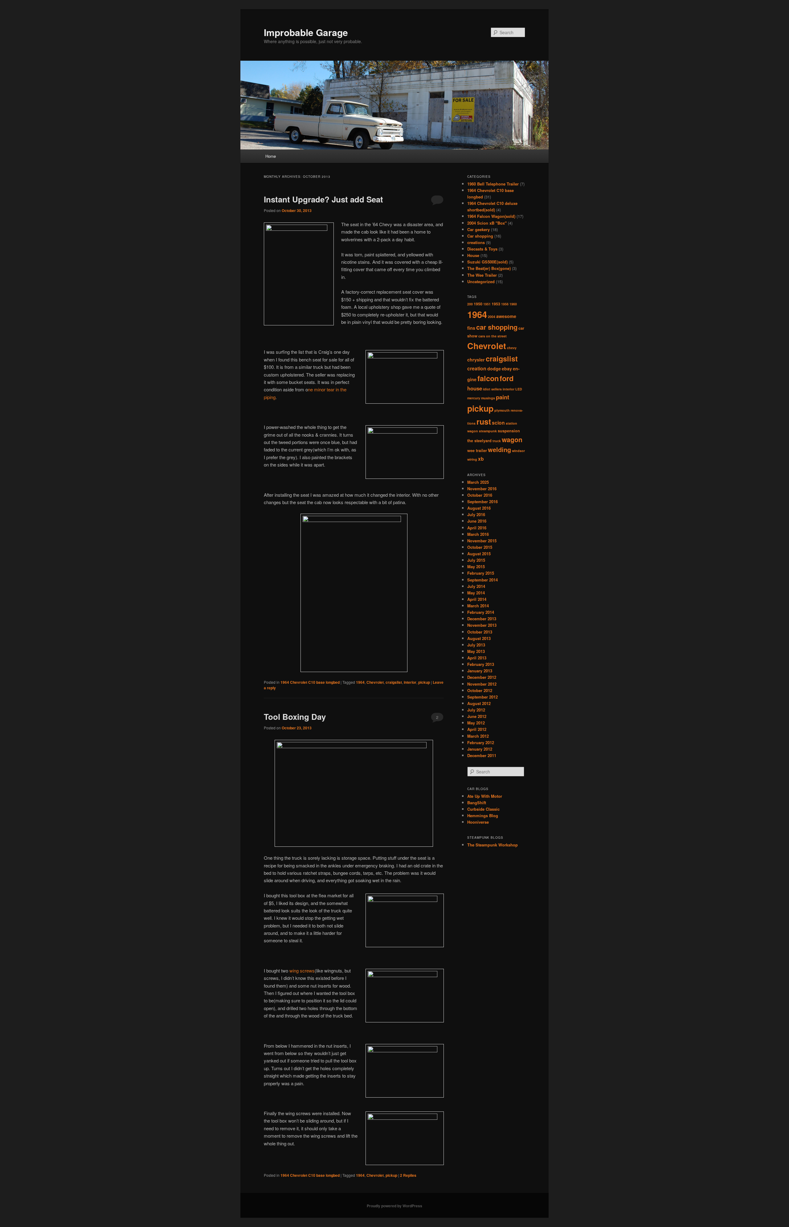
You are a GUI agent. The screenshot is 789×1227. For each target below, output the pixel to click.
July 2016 (476, 514)
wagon (512, 439)
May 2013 (476, 651)
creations (476, 242)
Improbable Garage (306, 32)
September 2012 (482, 697)
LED (518, 389)
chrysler (476, 360)
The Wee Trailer (482, 275)
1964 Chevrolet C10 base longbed (310, 682)
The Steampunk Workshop (492, 845)
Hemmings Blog (482, 815)
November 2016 (482, 488)
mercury (473, 398)
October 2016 (479, 495)
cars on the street (492, 336)
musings (488, 398)
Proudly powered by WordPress (394, 1206)
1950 (478, 304)
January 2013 (479, 671)
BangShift (476, 802)
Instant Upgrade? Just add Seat (323, 199)
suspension (509, 431)
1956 (505, 304)
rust (483, 421)
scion (498, 422)
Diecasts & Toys (482, 249)
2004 (491, 316)
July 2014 (476, 586)
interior (410, 682)
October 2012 (479, 690)
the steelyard (479, 440)
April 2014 (476, 599)
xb (481, 458)
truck (497, 440)
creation (476, 368)
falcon (488, 378)
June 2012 (476, 716)
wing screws (301, 970)
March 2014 (478, 606)
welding (499, 449)
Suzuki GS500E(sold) (487, 262)
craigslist (394, 682)
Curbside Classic (483, 809)
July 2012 (476, 710)
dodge (494, 368)
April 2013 (476, 658)
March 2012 (478, 736)
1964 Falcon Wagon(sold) (491, 216)
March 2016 (478, 534)
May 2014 (476, 593)
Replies (408, 1175)
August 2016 (479, 508)
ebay (507, 368)
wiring (472, 459)
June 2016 (476, 521)
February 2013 (480, 664)
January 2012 (479, 749)
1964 (360, 682)
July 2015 (476, 560)
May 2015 (476, 566)
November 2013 (482, 625)
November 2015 (482, 541)
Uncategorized (481, 281)
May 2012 (476, 723)
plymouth (502, 410)
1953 (496, 304)
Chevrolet (375, 682)
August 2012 (479, 703)
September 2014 (482, 580)
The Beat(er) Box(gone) (489, 268)
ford (506, 378)
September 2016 (482, 501)
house (474, 388)
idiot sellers (492, 389)
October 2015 (479, 547)
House (473, 255)
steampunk (488, 431)
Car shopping (480, 236)
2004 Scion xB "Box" (487, 223)
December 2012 (481, 677)
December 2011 (481, 755)
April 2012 (476, 729)
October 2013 (479, 632)
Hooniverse (478, 822)
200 (470, 304)
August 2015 (479, 553)
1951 (487, 304)
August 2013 (479, 638)
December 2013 (481, 619)
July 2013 (476, 645)
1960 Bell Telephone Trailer (493, 184)
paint (502, 397)
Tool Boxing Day (295, 716)
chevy (512, 347)
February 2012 (480, 742)
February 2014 (480, 612)
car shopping (496, 327)
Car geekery (478, 229)
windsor (518, 450)
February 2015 (480, 573)
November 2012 (482, 684)
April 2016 (476, 528)
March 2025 (478, 482)
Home (270, 156)
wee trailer (477, 450)
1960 (513, 304)
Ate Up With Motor (484, 796)
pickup (424, 682)
